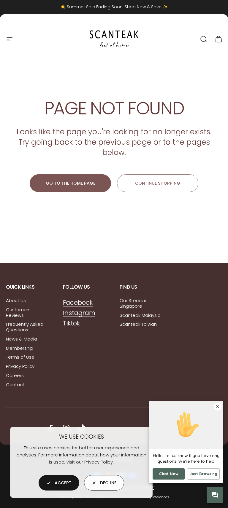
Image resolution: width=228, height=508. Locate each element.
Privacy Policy (98, 462)
